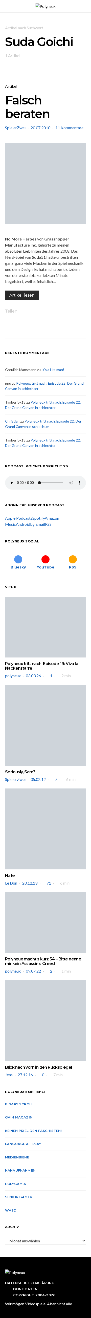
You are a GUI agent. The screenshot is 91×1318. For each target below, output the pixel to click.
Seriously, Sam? (20, 772)
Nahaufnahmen (20, 1170)
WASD (11, 1210)
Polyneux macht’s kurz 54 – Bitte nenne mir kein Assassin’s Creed (43, 961)
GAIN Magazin (18, 1117)
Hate (10, 875)
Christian (12, 421)
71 (49, 883)
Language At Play (23, 1144)
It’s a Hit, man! (52, 369)
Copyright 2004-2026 (34, 1295)
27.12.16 (25, 1074)
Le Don (11, 883)
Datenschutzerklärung (29, 1283)
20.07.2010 (40, 127)
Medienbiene (17, 1157)
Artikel (11, 86)
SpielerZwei (15, 127)
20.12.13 (29, 883)
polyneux (13, 675)
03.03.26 (33, 675)
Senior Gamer (18, 1197)
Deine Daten (25, 1289)
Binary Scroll (19, 1104)
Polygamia (15, 1184)
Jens (9, 1074)
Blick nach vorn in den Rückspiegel (38, 1067)
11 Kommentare (69, 127)
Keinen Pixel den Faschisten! (33, 1131)
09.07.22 (33, 971)
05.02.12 (38, 779)
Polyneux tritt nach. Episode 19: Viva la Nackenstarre (41, 666)
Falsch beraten (27, 107)
